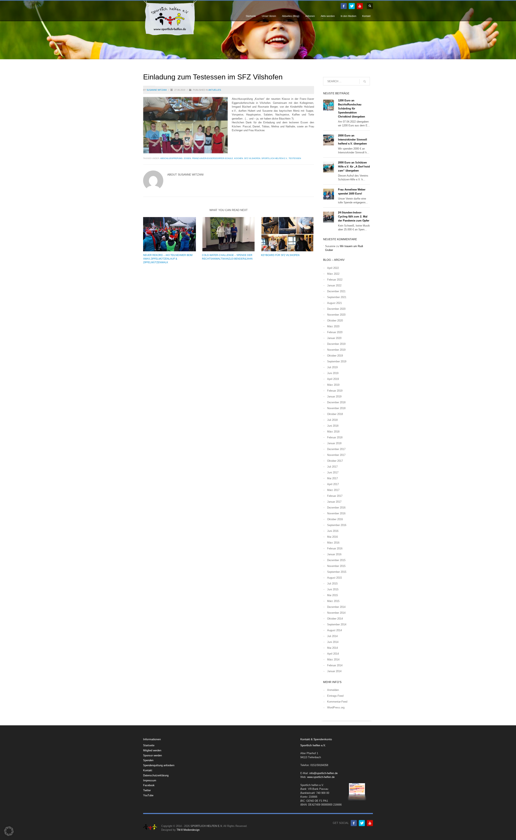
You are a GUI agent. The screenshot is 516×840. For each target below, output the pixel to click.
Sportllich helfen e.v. (274, 158)
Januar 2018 (334, 443)
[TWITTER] (352, 6)
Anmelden (333, 689)
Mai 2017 (332, 478)
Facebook (149, 785)
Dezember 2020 (336, 308)
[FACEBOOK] (344, 6)
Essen (187, 158)
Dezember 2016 (336, 507)
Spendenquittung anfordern (158, 765)
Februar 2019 (334, 390)
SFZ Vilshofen (252, 158)
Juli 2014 (332, 636)
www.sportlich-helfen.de (321, 777)
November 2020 (336, 314)
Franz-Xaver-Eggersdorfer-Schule (212, 158)
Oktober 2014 (335, 618)
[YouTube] (360, 6)
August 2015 (334, 577)
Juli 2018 (332, 419)
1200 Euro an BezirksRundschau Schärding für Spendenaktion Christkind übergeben (351, 108)
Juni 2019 (332, 373)
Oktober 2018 (335, 414)
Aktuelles (214, 90)
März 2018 (333, 431)
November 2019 (336, 349)
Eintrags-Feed (335, 695)
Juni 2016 (332, 530)
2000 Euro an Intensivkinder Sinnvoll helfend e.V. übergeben (352, 139)
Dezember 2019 (336, 343)
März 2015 (333, 601)
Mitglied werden (152, 750)
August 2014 (334, 630)
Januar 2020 (334, 338)
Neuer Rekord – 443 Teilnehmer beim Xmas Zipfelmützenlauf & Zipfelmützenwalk (167, 259)
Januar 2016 (334, 554)
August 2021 (334, 303)
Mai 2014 (332, 647)
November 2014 (336, 612)
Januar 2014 (334, 671)
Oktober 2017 (335, 460)
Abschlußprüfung (171, 158)
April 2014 (333, 653)
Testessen (295, 158)
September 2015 (336, 571)
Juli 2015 (332, 583)
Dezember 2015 (336, 560)
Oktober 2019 (335, 355)
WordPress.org (335, 707)
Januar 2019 (334, 396)
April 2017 (333, 484)
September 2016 (336, 525)
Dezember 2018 (336, 402)
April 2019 (333, 378)
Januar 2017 (334, 501)
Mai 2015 (332, 595)
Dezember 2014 (336, 606)
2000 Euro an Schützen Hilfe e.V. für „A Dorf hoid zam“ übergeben (354, 166)
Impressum (149, 780)
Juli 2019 (332, 367)
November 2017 (336, 454)
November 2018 (336, 408)
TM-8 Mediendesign (188, 829)
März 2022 (333, 273)
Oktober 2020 (335, 320)
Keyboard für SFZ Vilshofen (280, 255)
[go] (364, 81)
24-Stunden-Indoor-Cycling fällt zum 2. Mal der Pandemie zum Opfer (353, 216)
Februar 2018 (334, 437)
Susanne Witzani (157, 90)
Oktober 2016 (335, 519)
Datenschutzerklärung (156, 775)
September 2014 (336, 624)
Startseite (148, 745)
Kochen (238, 158)
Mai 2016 (332, 536)
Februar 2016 (334, 548)
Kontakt (147, 770)
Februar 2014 (334, 665)
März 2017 (333, 490)
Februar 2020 (334, 332)
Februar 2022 (334, 279)
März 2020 (333, 326)
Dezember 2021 (336, 291)
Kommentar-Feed (337, 701)
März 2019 (333, 384)
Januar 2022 (334, 285)
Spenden (148, 760)
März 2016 (333, 542)
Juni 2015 (332, 589)
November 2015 (336, 566)
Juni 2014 (332, 642)
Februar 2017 (334, 495)
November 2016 (336, 513)
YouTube (148, 795)
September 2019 (336, 361)
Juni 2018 (332, 425)
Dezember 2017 (336, 449)
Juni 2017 (332, 472)
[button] (9, 831)
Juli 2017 (332, 466)
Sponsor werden (152, 755)
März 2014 (333, 659)
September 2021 (336, 297)
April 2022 (333, 267)
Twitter (147, 790)
